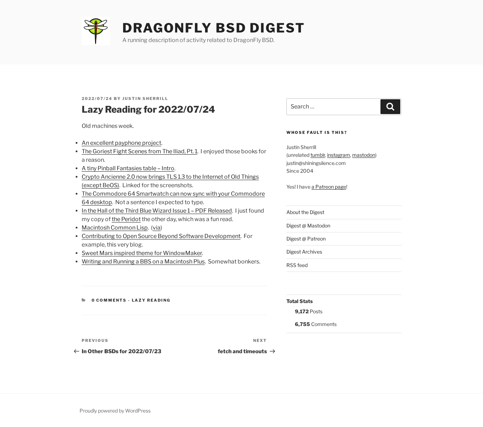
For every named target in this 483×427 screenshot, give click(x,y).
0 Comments (109, 300)
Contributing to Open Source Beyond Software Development (161, 236)
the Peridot (126, 219)
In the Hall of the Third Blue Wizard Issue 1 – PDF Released (157, 210)
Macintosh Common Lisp (115, 227)
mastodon (363, 155)
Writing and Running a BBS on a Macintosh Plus (143, 261)
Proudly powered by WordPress (115, 411)
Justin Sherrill (145, 98)
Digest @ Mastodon (308, 226)
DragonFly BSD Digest (213, 28)
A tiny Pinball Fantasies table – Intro (128, 168)
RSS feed (297, 265)
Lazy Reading (151, 300)
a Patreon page (329, 187)
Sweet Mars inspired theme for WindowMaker (142, 253)
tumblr (317, 155)
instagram (338, 155)
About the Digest (305, 212)
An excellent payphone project (121, 143)
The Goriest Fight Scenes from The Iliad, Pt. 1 (139, 151)
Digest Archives (304, 252)
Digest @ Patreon (306, 239)
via (157, 227)
